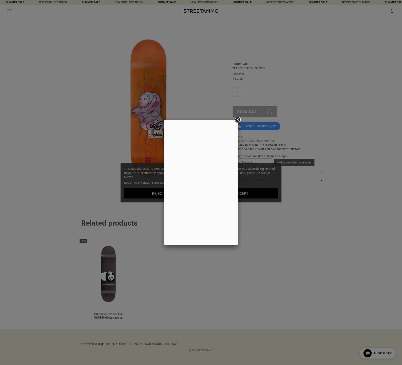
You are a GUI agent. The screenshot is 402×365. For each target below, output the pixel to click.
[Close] (237, 119)
